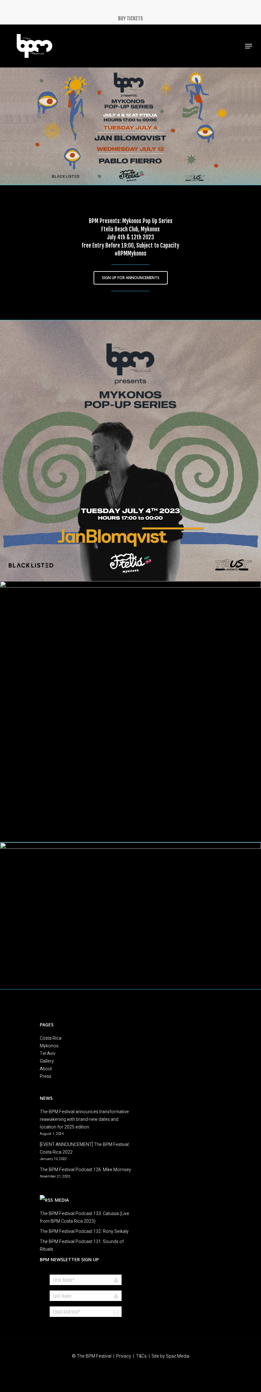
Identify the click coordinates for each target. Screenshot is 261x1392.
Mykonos (49, 1046)
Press (45, 1076)
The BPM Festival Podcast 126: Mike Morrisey (85, 1169)
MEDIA (62, 1200)
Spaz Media (177, 1356)
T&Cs (141, 1356)
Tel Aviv (47, 1053)
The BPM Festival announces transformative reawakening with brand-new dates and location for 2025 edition (84, 1119)
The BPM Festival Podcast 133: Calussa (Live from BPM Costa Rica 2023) (84, 1217)
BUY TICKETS (130, 18)
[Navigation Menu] (248, 46)
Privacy (123, 1356)
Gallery (47, 1061)
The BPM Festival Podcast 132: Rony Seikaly (84, 1231)
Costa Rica (50, 1038)
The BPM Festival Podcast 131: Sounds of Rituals (82, 1245)
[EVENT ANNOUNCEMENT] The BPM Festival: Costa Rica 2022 (85, 1148)
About (46, 1068)
